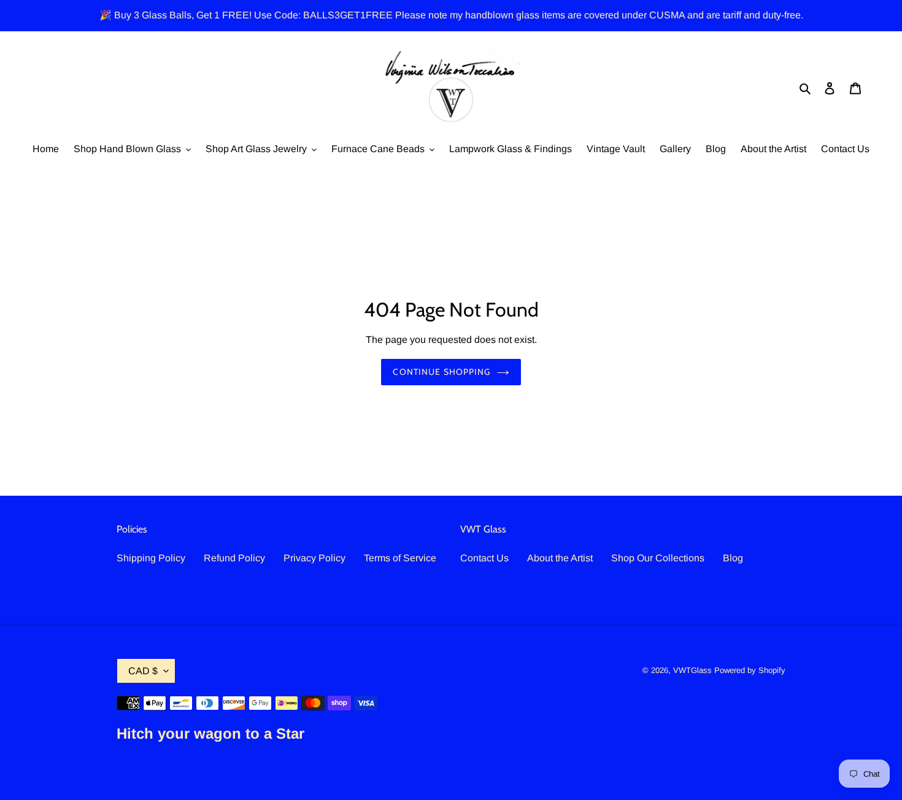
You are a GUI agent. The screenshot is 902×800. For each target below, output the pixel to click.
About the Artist (560, 558)
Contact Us (484, 558)
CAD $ (143, 671)
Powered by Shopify (749, 670)
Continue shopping (441, 371)
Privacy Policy (314, 558)
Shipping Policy (151, 558)
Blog (733, 558)
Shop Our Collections (657, 558)
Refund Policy (234, 558)
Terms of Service (400, 558)
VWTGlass (692, 670)
